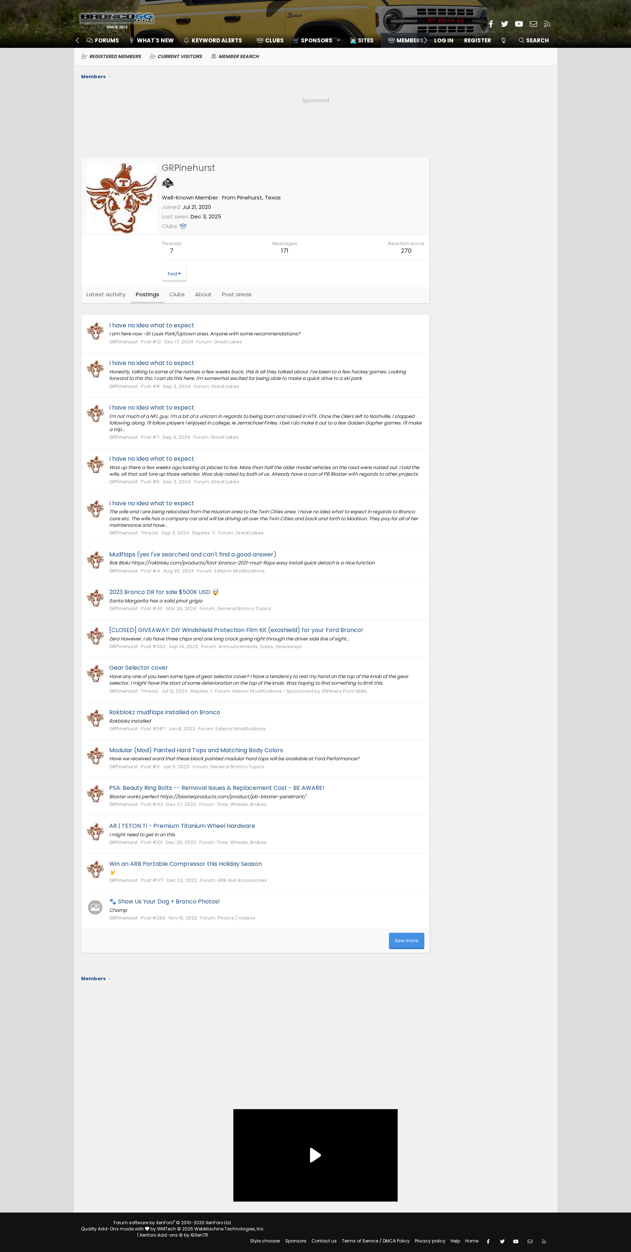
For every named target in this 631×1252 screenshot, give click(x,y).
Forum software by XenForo (173, 1222)
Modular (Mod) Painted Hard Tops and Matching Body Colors (196, 750)
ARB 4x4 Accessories (242, 880)
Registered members (115, 56)
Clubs (274, 40)
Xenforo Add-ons (173, 1235)
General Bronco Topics (244, 608)
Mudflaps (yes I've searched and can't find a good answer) (192, 554)
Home (471, 1241)
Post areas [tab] (237, 294)
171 (284, 251)
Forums (107, 40)
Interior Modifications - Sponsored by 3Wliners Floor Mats (299, 691)
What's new (155, 40)
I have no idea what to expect (151, 325)
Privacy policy (430, 1241)
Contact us (324, 1241)
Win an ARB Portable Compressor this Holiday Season (185, 864)
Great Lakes (228, 341)
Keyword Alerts (217, 40)
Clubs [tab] (177, 294)
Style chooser (265, 1241)
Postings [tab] (147, 294)
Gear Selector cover (138, 667)
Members (410, 40)
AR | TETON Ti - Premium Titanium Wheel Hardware (182, 826)
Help (455, 1241)
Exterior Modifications (239, 570)
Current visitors (179, 56)
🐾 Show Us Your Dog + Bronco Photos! (164, 901)
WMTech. (211, 1229)
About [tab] (203, 294)
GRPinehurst (123, 341)
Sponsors (295, 1241)
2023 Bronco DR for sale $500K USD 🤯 (164, 592)
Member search (238, 56)
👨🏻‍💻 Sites (362, 40)
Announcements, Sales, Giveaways (260, 646)
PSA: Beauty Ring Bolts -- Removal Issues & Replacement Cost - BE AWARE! (216, 788)
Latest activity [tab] (106, 294)
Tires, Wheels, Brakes (242, 804)
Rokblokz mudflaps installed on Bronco (164, 712)
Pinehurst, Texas (259, 197)
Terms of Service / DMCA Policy (376, 1241)
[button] (314, 40)
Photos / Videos (236, 917)
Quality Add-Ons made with (113, 1229)
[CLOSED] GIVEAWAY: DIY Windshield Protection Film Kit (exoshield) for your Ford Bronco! (236, 630)
